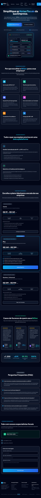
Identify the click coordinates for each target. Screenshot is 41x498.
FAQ (29, 4)
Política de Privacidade (25, 484)
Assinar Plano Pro (20, 267)
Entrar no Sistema (33, 4)
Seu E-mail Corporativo (7, 455)
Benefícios (12, 4)
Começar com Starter (20, 231)
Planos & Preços (22, 4)
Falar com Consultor (20, 302)
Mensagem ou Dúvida (6, 460)
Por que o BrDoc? (8, 4)
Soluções (17, 4)
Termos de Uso (24, 485)
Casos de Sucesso (26, 4)
